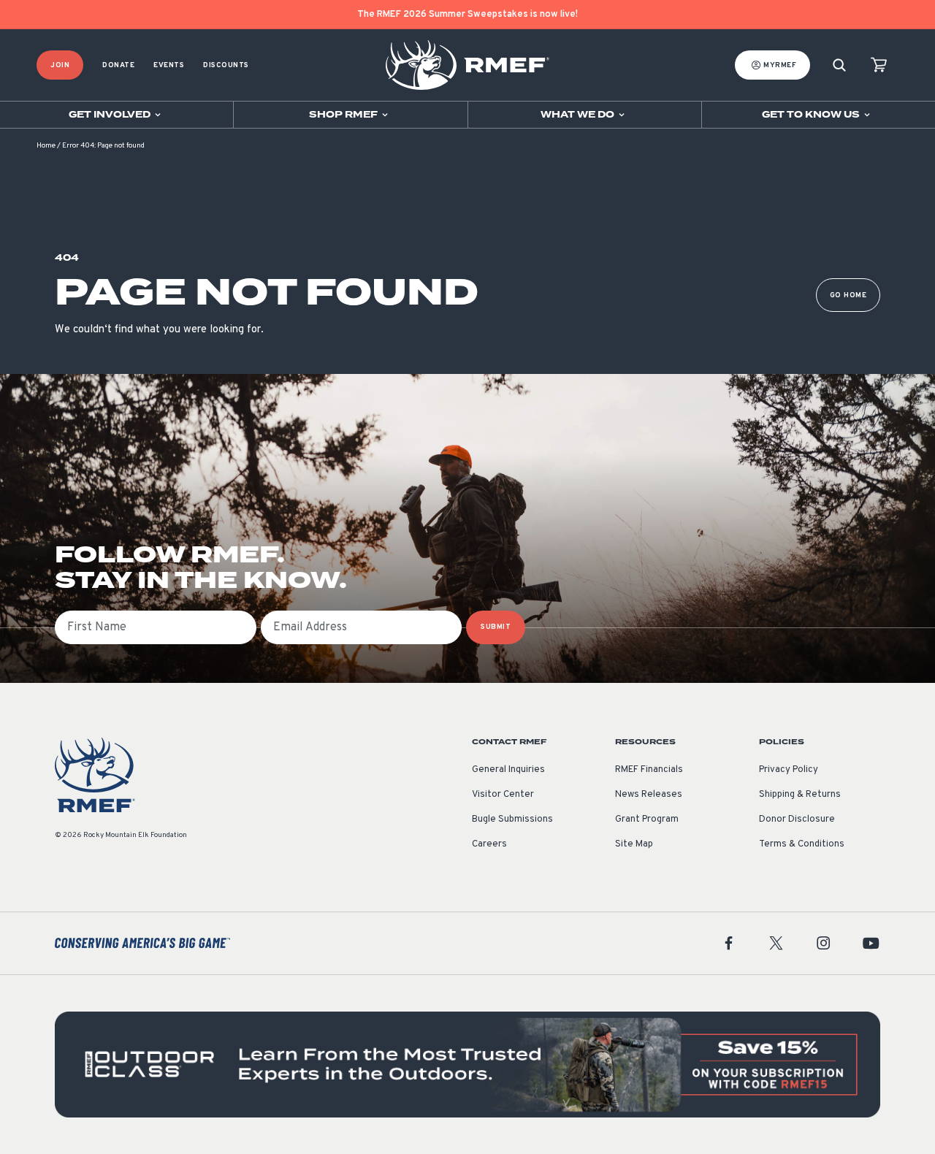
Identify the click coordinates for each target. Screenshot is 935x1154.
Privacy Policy (788, 770)
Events (168, 65)
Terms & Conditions (801, 844)
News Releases (648, 794)
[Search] (839, 65)
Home (46, 145)
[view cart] (879, 65)
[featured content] (467, 1064)
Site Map (634, 844)
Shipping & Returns (800, 794)
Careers (489, 844)
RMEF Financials (649, 770)
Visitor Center (503, 794)
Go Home (848, 295)
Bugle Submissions (512, 819)
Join (59, 65)
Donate (118, 65)
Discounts (226, 65)
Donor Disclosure (797, 819)
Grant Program (647, 819)
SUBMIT (496, 627)
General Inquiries (508, 770)
